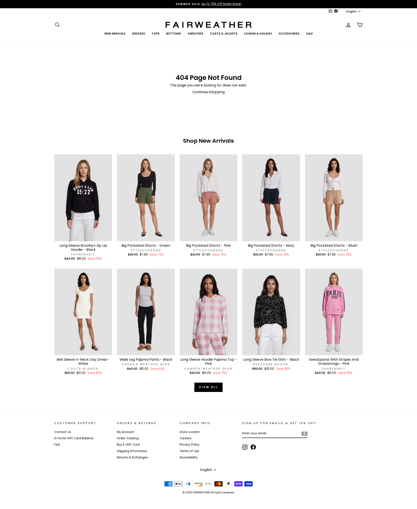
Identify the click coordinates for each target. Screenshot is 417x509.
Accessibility (189, 457)
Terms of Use (189, 451)
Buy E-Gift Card (128, 445)
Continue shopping (208, 92)
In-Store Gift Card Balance (74, 438)
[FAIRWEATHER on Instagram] (244, 447)
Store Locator (190, 432)
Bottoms (173, 33)
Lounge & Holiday (258, 33)
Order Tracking (128, 438)
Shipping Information (132, 451)
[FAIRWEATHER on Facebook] (253, 447)
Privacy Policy (190, 445)
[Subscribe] (304, 433)
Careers (186, 438)
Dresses (138, 33)
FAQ (57, 445)
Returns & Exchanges (132, 457)
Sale (309, 33)
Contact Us (62, 432)
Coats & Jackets (224, 33)
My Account (125, 432)
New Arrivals (115, 33)
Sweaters (195, 33)
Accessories (289, 33)
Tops (156, 33)
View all (208, 387)
